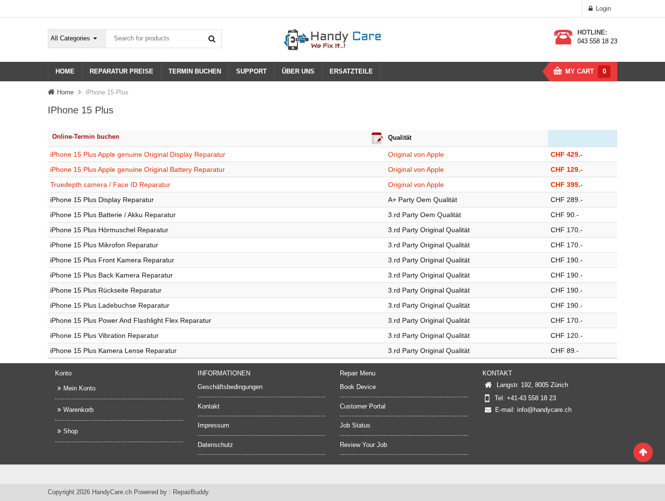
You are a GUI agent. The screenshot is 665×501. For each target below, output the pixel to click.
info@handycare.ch (544, 409)
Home (65, 92)
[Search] (212, 38)
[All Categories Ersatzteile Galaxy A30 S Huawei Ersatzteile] (77, 39)
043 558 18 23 (597, 41)
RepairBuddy (191, 492)
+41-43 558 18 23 (531, 398)
